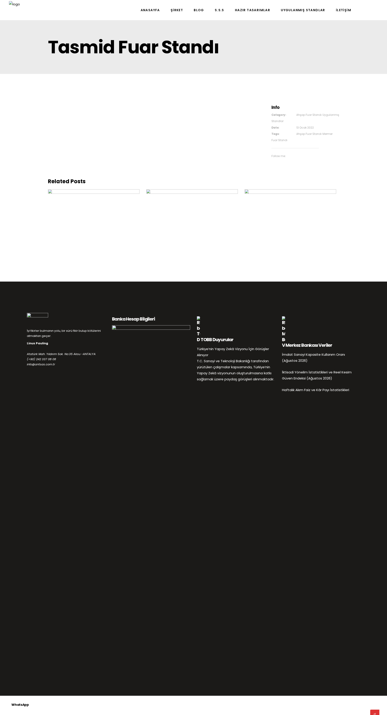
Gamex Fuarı (93, 213)
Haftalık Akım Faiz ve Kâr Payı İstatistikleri (315, 390)
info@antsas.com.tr (41, 364)
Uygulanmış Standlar (109, 220)
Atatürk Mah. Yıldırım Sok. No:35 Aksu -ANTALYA (61, 354)
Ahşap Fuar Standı (309, 115)
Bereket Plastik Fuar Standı (290, 213)
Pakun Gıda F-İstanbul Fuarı (191, 213)
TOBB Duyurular (217, 339)
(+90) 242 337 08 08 (41, 359)
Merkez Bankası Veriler (309, 345)
